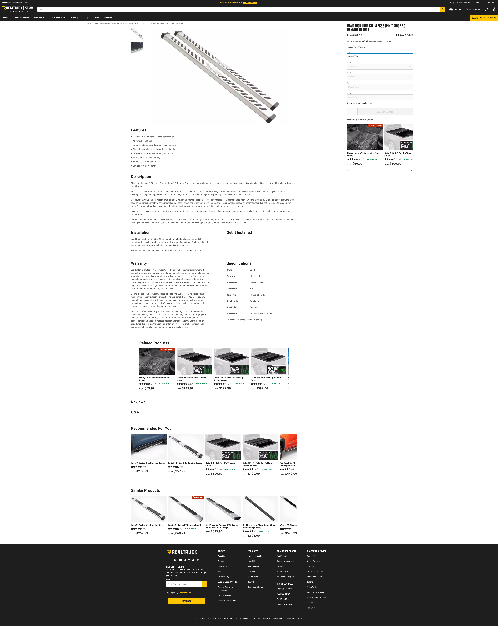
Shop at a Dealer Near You (460, 3)
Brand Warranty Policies (316, 597)
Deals (97, 18)
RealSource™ (282, 556)
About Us (221, 556)
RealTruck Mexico (284, 599)
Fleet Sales (311, 608)
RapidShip (251, 561)
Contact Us (311, 556)
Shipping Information (315, 571)
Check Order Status (314, 577)
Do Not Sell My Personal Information (237, 618)
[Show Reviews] (404, 35)
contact (187, 250)
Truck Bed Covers (58, 18)
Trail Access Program (285, 577)
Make (349, 62)
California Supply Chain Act (261, 618)
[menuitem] (5, 18)
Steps (87, 18)
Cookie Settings (278, 618)
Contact (478, 3)
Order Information (314, 561)
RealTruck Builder (250, 3)
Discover (108, 18)
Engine (349, 93)
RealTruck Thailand (284, 604)
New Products (39, 18)
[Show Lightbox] (220, 76)
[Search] (442, 9)
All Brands (251, 571)
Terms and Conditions (294, 618)
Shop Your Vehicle (21, 18)
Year (348, 52)
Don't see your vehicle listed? (360, 103)
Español (310, 603)
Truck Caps (74, 18)
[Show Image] (137, 34)
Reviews (280, 566)
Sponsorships (282, 571)
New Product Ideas (255, 587)
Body (349, 83)
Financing (310, 566)
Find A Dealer (312, 587)
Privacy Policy (223, 577)
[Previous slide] (348, 170)
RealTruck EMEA (283, 594)
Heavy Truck (252, 582)
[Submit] (205, 584)
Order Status (491, 3)
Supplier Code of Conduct (228, 582)
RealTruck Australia (285, 589)
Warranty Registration (315, 592)
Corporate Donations (285, 561)
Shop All (5, 18)
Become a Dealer (224, 595)
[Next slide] (411, 170)
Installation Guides (254, 556)
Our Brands (222, 566)
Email (168, 579)
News (220, 571)
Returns (310, 582)
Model (349, 73)
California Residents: (244, 320)
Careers (221, 561)
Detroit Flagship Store (227, 601)
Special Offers (253, 577)
